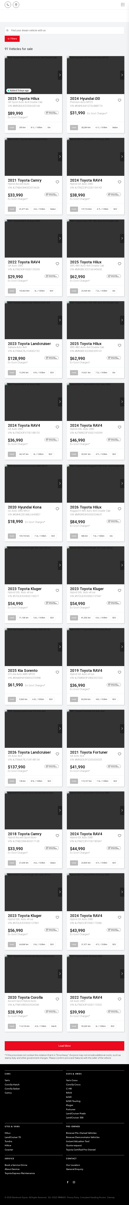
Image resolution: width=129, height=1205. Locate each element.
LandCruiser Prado (76, 1113)
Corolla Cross (73, 1084)
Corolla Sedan (12, 1088)
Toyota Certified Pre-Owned (81, 1149)
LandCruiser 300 (74, 1117)
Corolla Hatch (12, 1084)
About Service (12, 1169)
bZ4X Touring (73, 1100)
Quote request (74, 1145)
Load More (64, 1045)
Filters (14, 38)
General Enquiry (74, 1169)
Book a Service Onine (16, 1164)
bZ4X (69, 1096)
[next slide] (60, 75)
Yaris (7, 1080)
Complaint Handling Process (93, 1197)
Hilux (7, 1132)
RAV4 (69, 1092)
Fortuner (70, 1109)
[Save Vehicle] (57, 101)
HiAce (8, 1145)
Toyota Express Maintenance (20, 1173)
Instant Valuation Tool (77, 1141)
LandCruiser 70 (13, 1137)
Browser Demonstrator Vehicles (83, 1137)
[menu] (122, 5)
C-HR (69, 1088)
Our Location (73, 1164)
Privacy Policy (73, 1197)
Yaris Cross (72, 1080)
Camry (8, 1092)
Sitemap (111, 1197)
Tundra (8, 1141)
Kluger (69, 1105)
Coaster (9, 1149)
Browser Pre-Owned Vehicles (81, 1132)
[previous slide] (7, 75)
